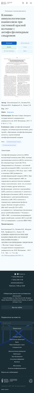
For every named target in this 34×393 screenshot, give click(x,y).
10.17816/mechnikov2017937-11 (12, 255)
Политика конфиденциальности (17, 368)
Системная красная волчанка (9, 145)
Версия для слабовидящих (9, 372)
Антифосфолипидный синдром (13, 141)
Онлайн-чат (22, 274)
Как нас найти (17, 307)
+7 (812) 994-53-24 (17, 277)
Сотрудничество (17, 347)
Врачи (17, 342)
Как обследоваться (17, 356)
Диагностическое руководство (17, 351)
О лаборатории (17, 337)
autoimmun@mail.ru (17, 283)
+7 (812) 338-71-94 (17, 280)
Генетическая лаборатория (17, 339)
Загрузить (10, 112)
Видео (25, 51)
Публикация (9, 43)
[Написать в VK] (15, 274)
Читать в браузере (25, 43)
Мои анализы (17, 365)
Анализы (9, 47)
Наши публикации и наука (17, 344)
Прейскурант (17, 354)
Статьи (25, 47)
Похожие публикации (9, 51)
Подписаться (17, 328)
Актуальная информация (17, 359)
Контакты (17, 361)
